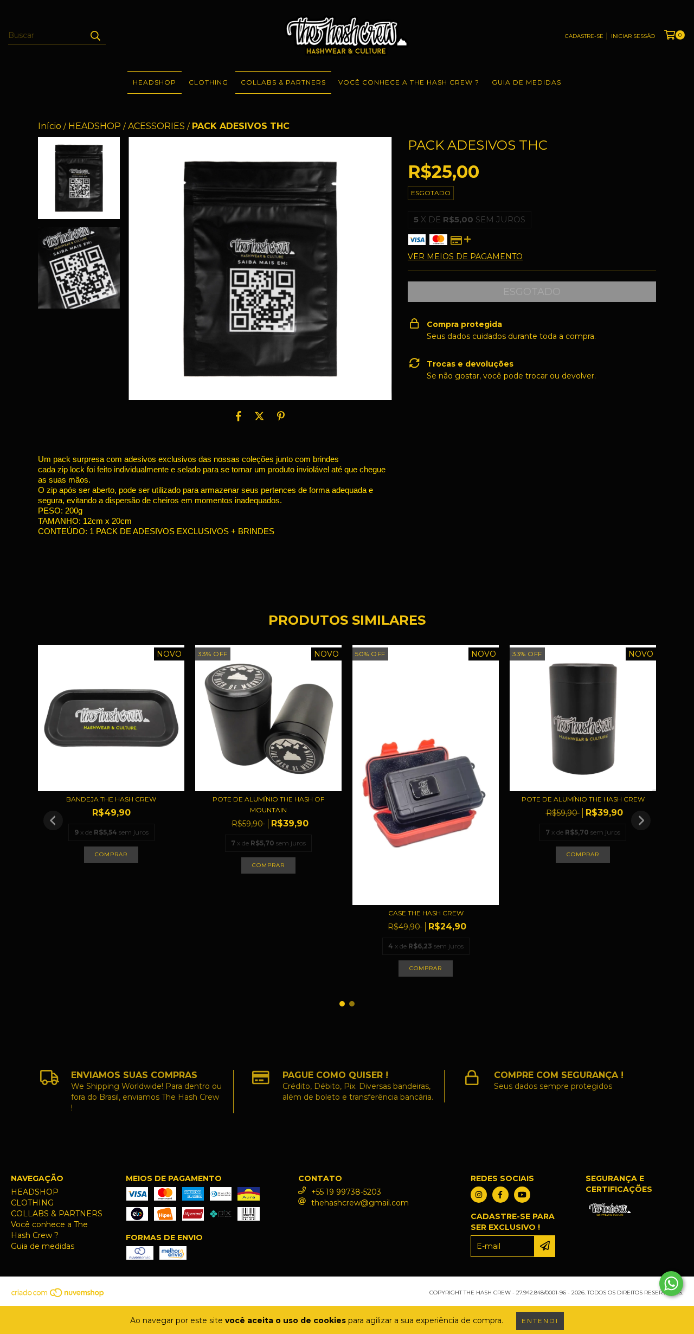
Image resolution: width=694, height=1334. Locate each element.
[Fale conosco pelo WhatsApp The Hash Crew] (671, 1283)
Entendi (540, 1321)
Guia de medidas (526, 82)
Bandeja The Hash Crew (111, 799)
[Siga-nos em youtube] (522, 1195)
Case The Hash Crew (426, 913)
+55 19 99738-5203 (346, 1192)
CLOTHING (208, 82)
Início (49, 126)
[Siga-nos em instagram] (479, 1195)
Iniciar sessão (633, 36)
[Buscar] (95, 35)
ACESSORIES (156, 126)
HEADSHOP (154, 82)
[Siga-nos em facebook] (500, 1195)
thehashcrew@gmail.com (360, 1203)
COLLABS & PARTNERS (283, 82)
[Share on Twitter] (259, 416)
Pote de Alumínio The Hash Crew (583, 799)
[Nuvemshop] (58, 1295)
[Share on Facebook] (238, 416)
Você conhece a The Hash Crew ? (408, 82)
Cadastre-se (584, 36)
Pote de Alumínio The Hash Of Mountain (268, 804)
